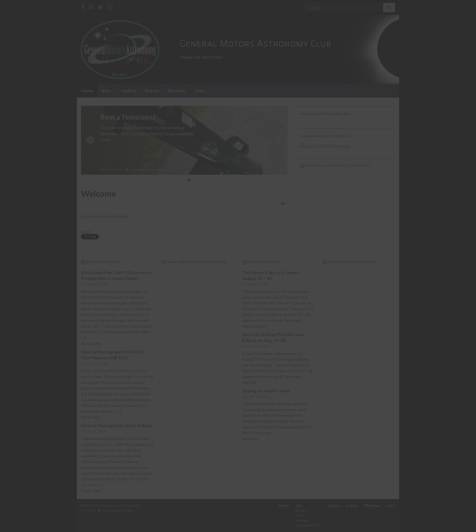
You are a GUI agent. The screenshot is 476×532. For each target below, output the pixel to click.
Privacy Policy (218, 271)
